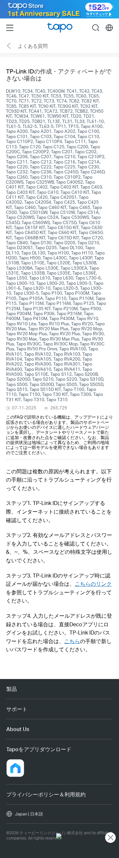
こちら (72, 640)
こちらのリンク (93, 583)
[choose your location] (109, 28)
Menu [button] (10, 27)
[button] (15, 768)
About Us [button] (17, 728)
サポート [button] (16, 708)
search (95, 27)
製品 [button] (11, 688)
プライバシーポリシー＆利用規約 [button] (46, 794)
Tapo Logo (60, 28)
